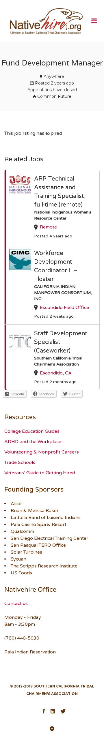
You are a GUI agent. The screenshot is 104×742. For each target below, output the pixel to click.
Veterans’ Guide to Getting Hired (39, 473)
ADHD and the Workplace (32, 442)
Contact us (16, 603)
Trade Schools (19, 462)
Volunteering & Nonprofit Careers (41, 452)
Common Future (54, 96)
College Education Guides (32, 431)
